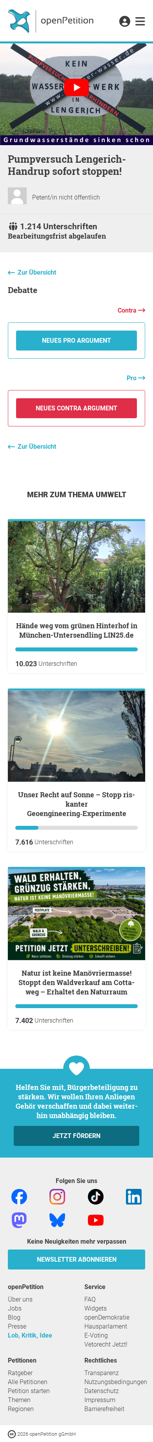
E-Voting (96, 1335)
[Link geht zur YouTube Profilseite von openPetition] (96, 1220)
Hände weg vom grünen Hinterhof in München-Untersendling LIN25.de (76, 630)
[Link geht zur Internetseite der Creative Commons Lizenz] (12, 1433)
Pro (132, 378)
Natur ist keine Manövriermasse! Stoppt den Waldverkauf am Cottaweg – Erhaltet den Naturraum (76, 982)
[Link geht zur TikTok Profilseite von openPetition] (96, 1196)
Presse (17, 1326)
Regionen (21, 1409)
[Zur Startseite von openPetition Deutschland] (51, 20)
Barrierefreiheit (104, 1409)
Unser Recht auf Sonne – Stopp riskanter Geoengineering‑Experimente (76, 804)
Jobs (15, 1308)
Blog (14, 1317)
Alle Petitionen (27, 1382)
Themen (19, 1400)
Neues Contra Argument (76, 408)
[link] (140, 22)
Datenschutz (101, 1391)
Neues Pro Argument (76, 340)
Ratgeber (20, 1373)
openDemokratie (106, 1317)
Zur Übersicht (37, 272)
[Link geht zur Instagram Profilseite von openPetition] (57, 1196)
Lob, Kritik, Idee (30, 1335)
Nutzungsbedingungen (115, 1382)
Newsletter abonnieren (77, 1259)
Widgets (95, 1308)
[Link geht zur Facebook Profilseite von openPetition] (19, 1196)
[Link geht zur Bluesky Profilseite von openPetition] (57, 1220)
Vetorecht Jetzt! (106, 1344)
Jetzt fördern (76, 1136)
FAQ (90, 1299)
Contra (128, 310)
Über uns (20, 1299)
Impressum (99, 1400)
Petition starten (29, 1391)
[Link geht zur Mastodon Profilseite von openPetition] (19, 1220)
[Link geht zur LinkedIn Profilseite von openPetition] (134, 1196)
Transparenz (101, 1373)
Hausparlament (105, 1326)
